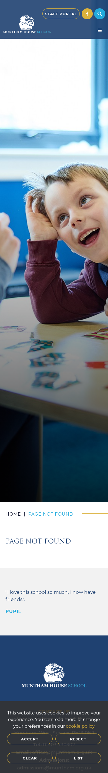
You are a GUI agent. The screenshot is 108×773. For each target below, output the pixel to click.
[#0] (87, 13)
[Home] (27, 24)
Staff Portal (61, 13)
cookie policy (80, 726)
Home (13, 514)
